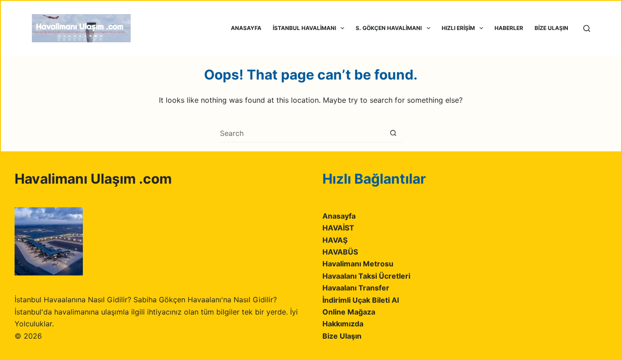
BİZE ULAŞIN (551, 28)
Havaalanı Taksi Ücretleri (366, 275)
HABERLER (509, 28)
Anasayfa (339, 215)
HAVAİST (338, 227)
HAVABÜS (340, 251)
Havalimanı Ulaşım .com (93, 178)
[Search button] (393, 133)
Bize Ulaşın (342, 335)
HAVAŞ (334, 240)
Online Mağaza (348, 311)
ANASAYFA (246, 28)
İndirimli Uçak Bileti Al (360, 300)
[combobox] (302, 133)
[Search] (586, 28)
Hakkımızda (342, 323)
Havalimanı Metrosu (357, 263)
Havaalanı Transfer (355, 287)
